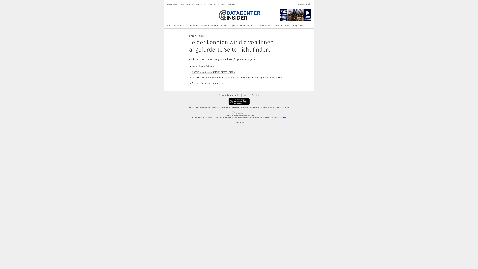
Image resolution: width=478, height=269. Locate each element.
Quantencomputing (229, 25)
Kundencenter (226, 107)
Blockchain (285, 25)
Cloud (253, 25)
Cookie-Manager (197, 107)
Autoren (287, 107)
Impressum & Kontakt (268, 107)
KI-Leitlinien (280, 107)
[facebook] (240, 95)
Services (215, 25)
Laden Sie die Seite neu (203, 66)
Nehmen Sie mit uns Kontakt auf (208, 83)
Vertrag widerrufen (214, 107)
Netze (276, 25)
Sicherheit (244, 25)
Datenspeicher (265, 25)
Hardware (194, 25)
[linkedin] (257, 95)
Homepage (222, 77)
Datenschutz (245, 107)
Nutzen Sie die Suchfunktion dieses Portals (213, 72)
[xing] (253, 95)
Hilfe (205, 107)
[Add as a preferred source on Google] (239, 101)
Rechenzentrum (180, 25)
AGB (190, 107)
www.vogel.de (281, 118)
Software (205, 25)
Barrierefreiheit (255, 107)
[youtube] (249, 95)
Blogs (295, 25)
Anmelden (302, 4)
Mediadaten (236, 107)
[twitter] (244, 95)
